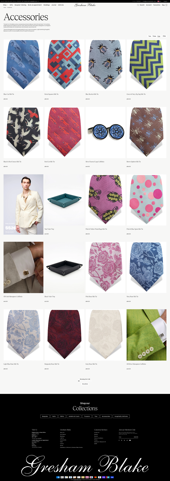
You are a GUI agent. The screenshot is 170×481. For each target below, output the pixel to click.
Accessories (106, 416)
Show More (85, 384)
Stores (61, 445)
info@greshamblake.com (149, 1)
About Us (62, 432)
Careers (62, 443)
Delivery (96, 434)
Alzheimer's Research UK (100, 441)
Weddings (62, 436)
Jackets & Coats (74, 416)
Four (159, 36)
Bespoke (45, 416)
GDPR (95, 443)
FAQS (61, 441)
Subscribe (136, 437)
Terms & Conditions (98, 438)
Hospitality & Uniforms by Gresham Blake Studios (71, 447)
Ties (95, 416)
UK (160, 1)
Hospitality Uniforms (121, 416)
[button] (140, 5)
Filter (164, 36)
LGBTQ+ (62, 438)
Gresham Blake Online (77, 479)
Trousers (87, 416)
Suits (54, 416)
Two (149, 36)
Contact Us (96, 432)
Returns (96, 436)
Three (154, 36)
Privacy (95, 440)
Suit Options (63, 434)
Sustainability (63, 440)
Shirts (62, 416)
